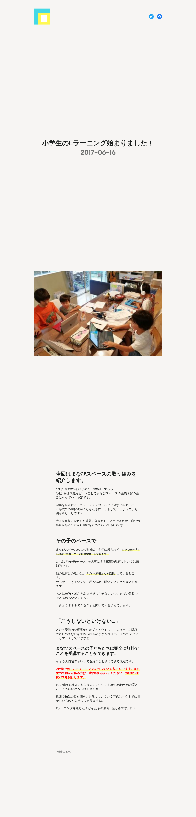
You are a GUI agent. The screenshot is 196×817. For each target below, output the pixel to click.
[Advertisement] (98, 727)
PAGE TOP (189, 790)
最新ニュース (65, 751)
